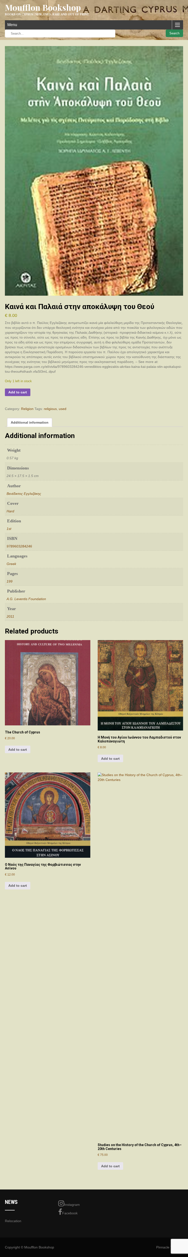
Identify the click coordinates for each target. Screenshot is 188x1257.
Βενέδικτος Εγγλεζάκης (24, 494)
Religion (27, 409)
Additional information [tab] (29, 422)
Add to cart (17, 392)
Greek (11, 564)
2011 (10, 616)
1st (9, 529)
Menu (12, 25)
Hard (10, 511)
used (62, 409)
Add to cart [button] (17, 749)
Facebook (70, 1213)
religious (50, 409)
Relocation (13, 1221)
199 (9, 581)
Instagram (72, 1205)
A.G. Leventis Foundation (26, 599)
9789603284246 (19, 546)
